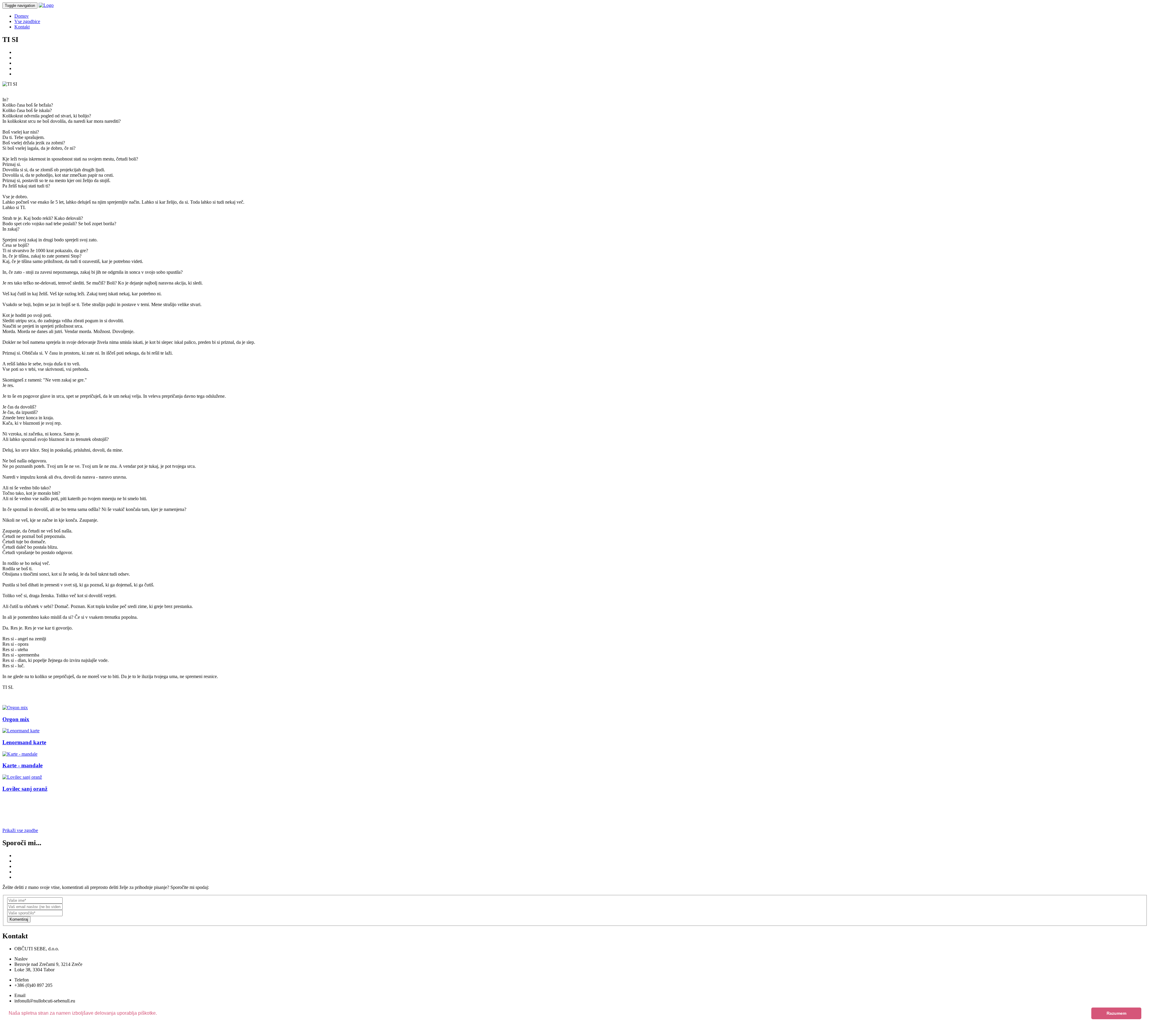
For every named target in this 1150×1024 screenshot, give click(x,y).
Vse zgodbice (27, 21)
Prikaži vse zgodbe (20, 830)
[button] (159, 1014)
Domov (21, 16)
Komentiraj (19, 919)
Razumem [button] (1116, 1013)
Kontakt (22, 26)
